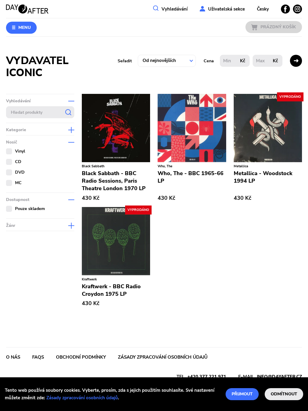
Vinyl (20, 151)
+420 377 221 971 (206, 377)
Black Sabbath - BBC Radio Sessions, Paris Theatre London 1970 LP (114, 181)
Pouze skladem (30, 209)
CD (18, 162)
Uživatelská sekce (226, 9)
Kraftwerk (89, 279)
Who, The (165, 166)
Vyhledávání (175, 9)
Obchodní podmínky (81, 357)
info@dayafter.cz (279, 377)
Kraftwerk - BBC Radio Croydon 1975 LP (111, 290)
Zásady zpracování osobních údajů (82, 398)
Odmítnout (284, 394)
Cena (209, 61)
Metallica (241, 166)
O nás (13, 357)
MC (18, 183)
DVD (20, 172)
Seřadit (125, 61)
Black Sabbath (93, 166)
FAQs (38, 357)
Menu (24, 27)
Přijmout (242, 394)
